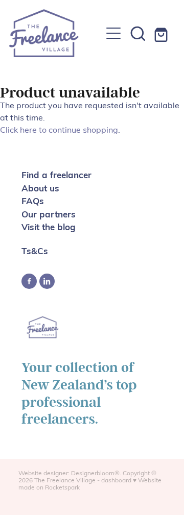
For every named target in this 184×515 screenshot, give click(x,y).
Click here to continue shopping (59, 129)
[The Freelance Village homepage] (55, 33)
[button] (138, 33)
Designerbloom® (95, 473)
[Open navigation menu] (113, 33)
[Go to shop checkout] (162, 33)
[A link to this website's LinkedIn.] (47, 281)
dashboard (116, 480)
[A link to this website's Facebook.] (29, 281)
